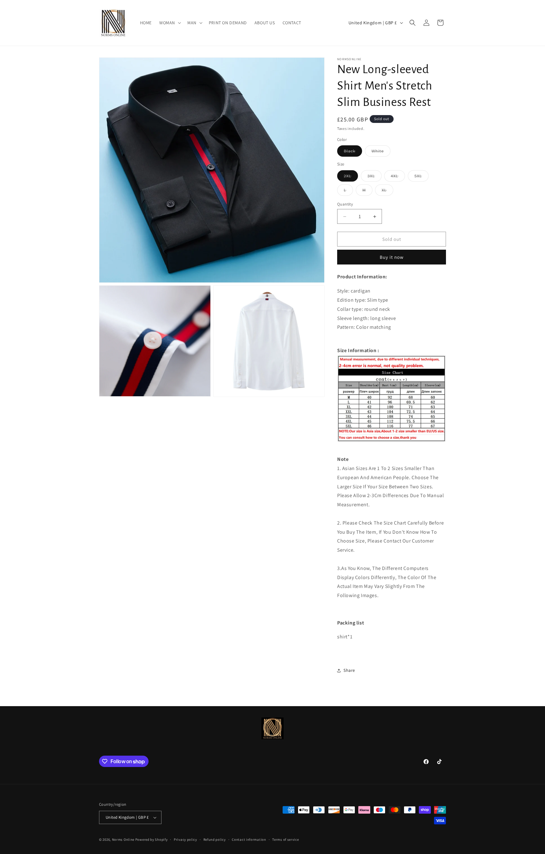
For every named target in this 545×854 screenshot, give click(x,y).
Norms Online (123, 839)
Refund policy (214, 839)
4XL (398, 177)
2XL (351, 177)
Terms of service (285, 839)
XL (387, 191)
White (381, 152)
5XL (421, 177)
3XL (374, 177)
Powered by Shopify (151, 839)
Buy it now (392, 257)
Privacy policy (185, 839)
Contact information (249, 839)
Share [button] (349, 670)
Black (353, 152)
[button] (169, 22)
